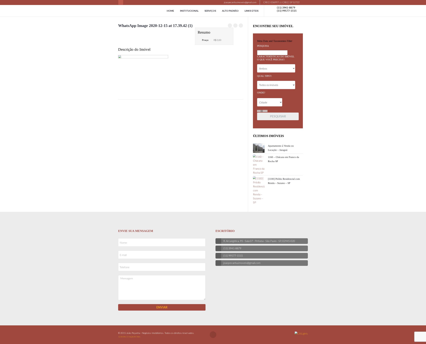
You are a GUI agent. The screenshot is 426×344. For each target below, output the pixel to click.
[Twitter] (235, 25)
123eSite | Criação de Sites (129, 336)
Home (170, 10)
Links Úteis (251, 10)
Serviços (210, 10)
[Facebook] (120, 2)
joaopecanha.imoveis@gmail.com (239, 2)
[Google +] (241, 25)
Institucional (189, 10)
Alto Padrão (230, 10)
